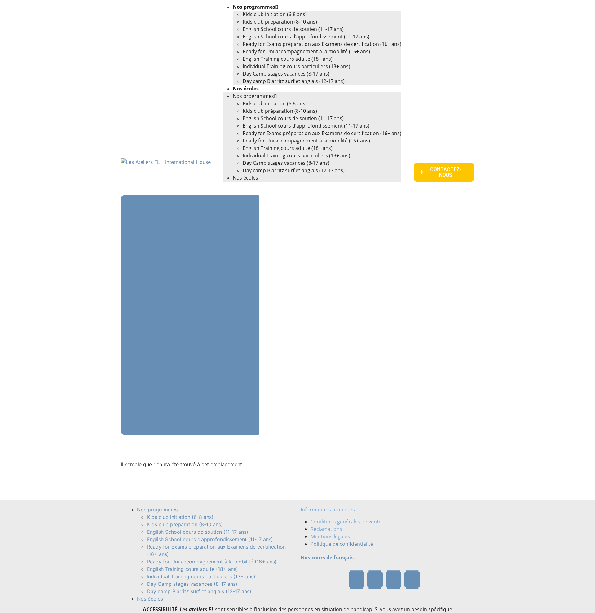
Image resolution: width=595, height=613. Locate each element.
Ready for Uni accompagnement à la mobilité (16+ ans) (306, 51)
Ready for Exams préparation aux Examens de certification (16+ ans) (322, 44)
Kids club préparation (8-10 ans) (280, 21)
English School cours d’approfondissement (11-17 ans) (306, 36)
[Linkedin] (412, 579)
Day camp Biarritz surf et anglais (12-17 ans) (294, 81)
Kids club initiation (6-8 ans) (275, 14)
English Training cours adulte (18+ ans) (288, 58)
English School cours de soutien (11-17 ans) (293, 29)
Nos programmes (254, 6)
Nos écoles (246, 88)
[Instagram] (393, 579)
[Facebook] (356, 579)
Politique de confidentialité (342, 544)
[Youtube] (375, 579)
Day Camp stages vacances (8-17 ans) (286, 73)
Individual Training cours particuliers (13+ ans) (296, 66)
